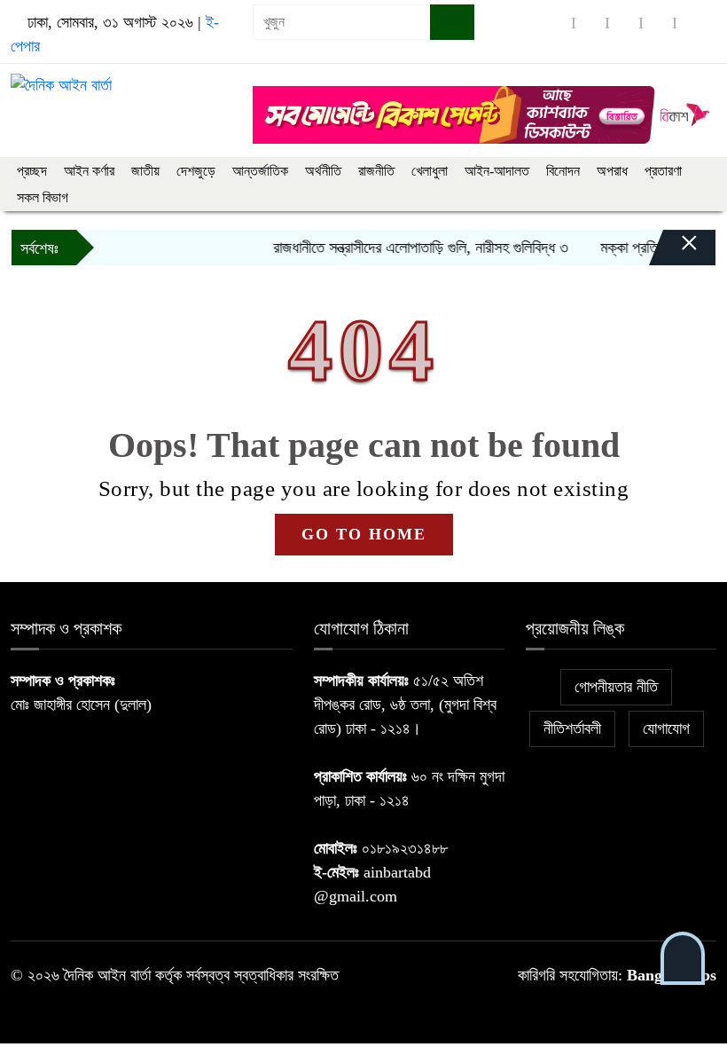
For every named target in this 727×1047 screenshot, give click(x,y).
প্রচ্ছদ (32, 170)
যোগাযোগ (666, 728)
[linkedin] (658, 22)
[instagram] (624, 22)
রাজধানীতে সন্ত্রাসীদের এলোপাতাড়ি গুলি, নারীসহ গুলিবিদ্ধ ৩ (409, 247)
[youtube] (691, 22)
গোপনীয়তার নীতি (616, 687)
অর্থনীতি (323, 170)
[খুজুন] (452, 22)
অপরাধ (612, 170)
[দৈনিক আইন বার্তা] (61, 84)
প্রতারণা (663, 170)
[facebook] (557, 22)
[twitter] (590, 22)
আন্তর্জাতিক (260, 170)
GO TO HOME (363, 534)
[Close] (673, 252)
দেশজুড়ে (195, 170)
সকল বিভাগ (42, 197)
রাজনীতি (376, 170)
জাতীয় (145, 170)
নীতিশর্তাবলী (572, 728)
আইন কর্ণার (89, 170)
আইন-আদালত (497, 170)
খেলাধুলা (429, 170)
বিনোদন (563, 170)
